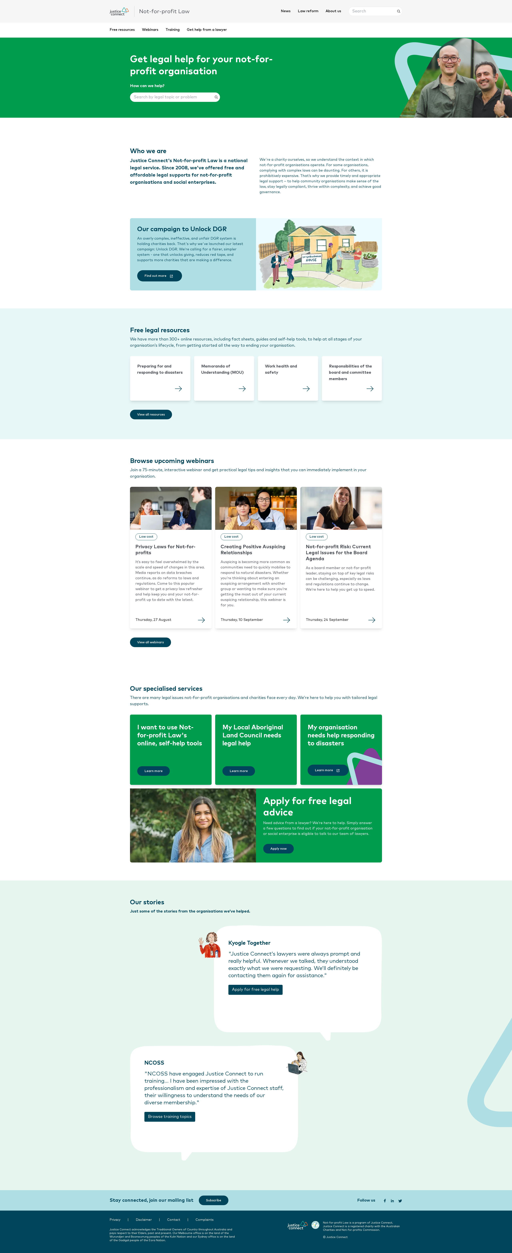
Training (173, 30)
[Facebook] (384, 1200)
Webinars (150, 30)
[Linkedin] (392, 1200)
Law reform (308, 11)
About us (333, 11)
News (286, 11)
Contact (173, 1219)
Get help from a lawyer (207, 30)
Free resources (122, 30)
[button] (375, 11)
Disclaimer (144, 1219)
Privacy (115, 1219)
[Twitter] (400, 1200)
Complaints (205, 1219)
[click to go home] (150, 11)
